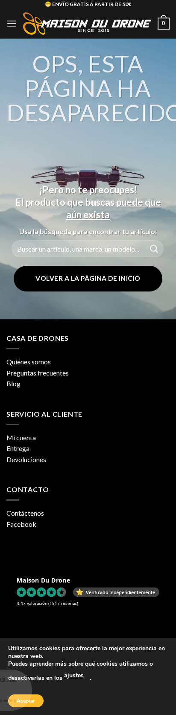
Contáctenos (25, 513)
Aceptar (26, 700)
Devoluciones (26, 459)
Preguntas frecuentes (37, 373)
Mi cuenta (21, 437)
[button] (11, 23)
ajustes (74, 675)
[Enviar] (154, 248)
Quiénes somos (28, 362)
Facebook (21, 524)
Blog (13, 383)
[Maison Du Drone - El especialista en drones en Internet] (87, 23)
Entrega (17, 448)
